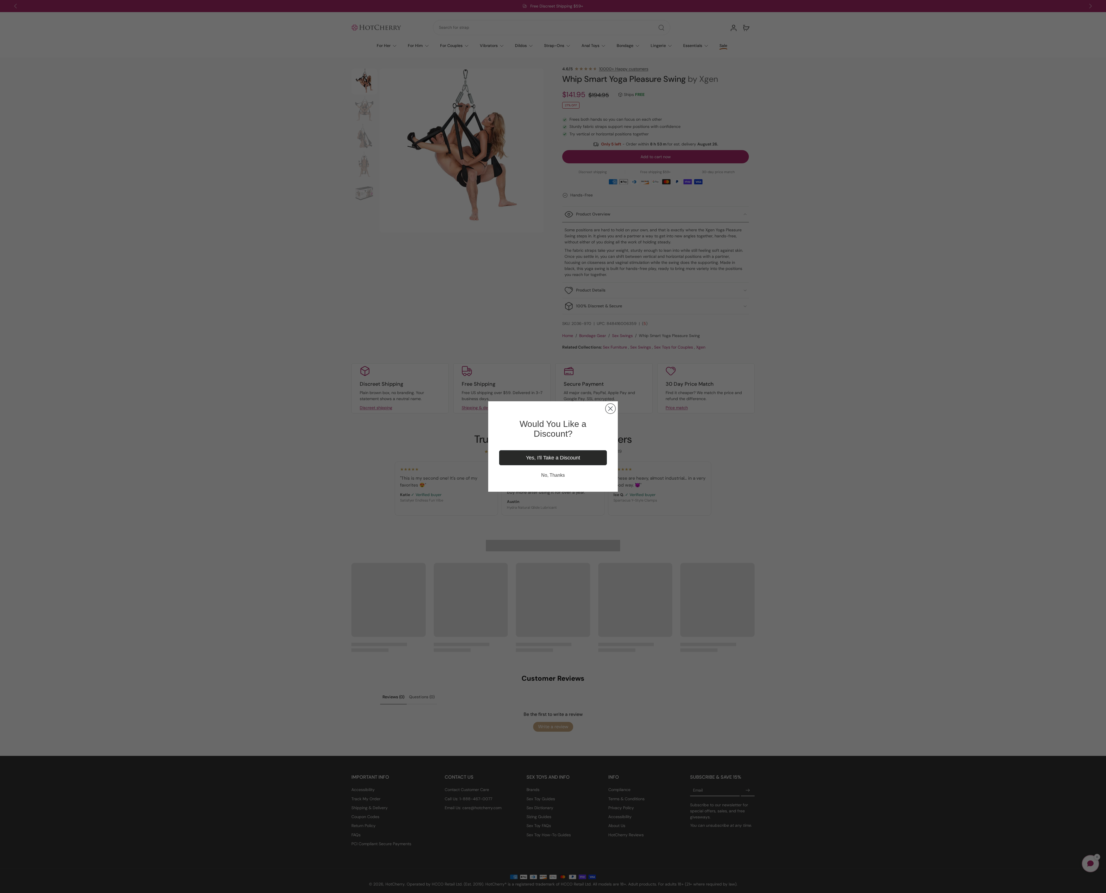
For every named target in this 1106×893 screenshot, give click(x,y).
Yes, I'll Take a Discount (553, 458)
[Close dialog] (610, 409)
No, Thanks (553, 475)
